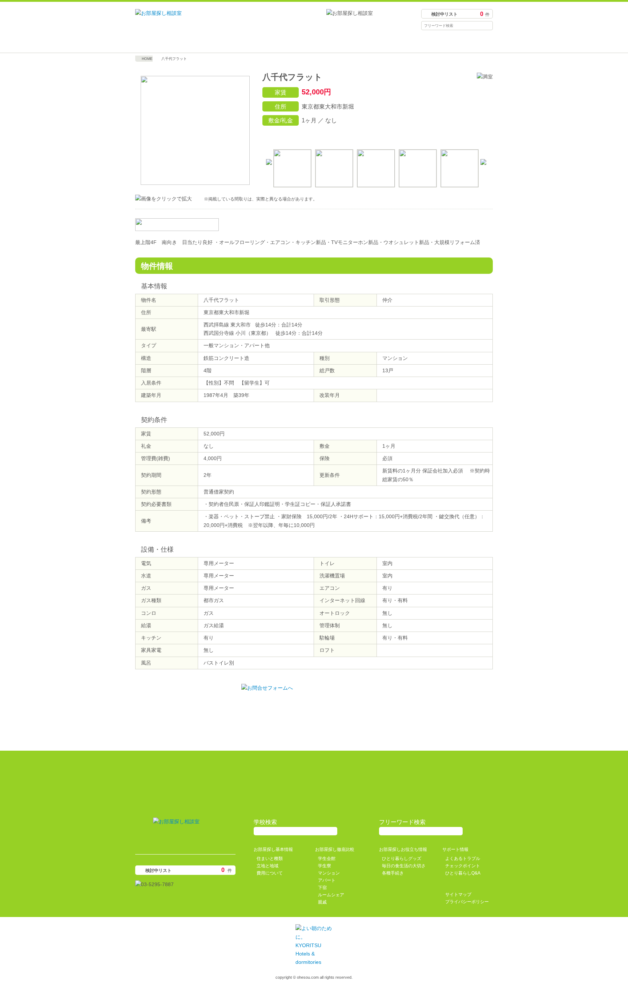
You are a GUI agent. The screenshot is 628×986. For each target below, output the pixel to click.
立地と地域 (267, 865)
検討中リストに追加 (453, 135)
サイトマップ (458, 894)
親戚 (322, 902)
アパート (326, 880)
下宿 (322, 887)
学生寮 (324, 865)
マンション (329, 873)
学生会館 (326, 858)
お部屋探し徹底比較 (269, 42)
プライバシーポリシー (467, 901)
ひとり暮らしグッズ (401, 858)
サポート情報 (448, 42)
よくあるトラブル (462, 858)
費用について (270, 873)
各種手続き (393, 873)
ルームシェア (331, 894)
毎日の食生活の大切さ (404, 865)
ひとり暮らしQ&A (462, 873)
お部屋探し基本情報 (180, 42)
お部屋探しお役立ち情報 (358, 42)
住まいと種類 (270, 858)
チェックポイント (462, 865)
